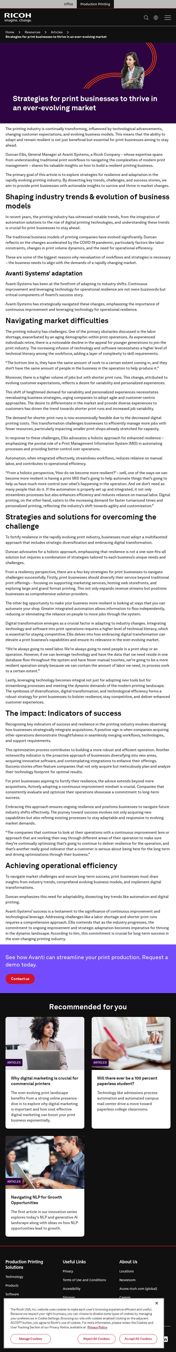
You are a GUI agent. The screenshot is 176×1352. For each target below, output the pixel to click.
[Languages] (156, 17)
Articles (57, 32)
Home (10, 32)
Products (12, 1285)
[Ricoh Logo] (18, 17)
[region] (84, 1323)
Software (12, 1294)
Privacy (68, 1271)
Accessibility (71, 1289)
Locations (126, 1271)
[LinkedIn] (165, 1339)
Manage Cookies (30, 1339)
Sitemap (69, 1297)
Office (68, 4)
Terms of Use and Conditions (84, 1280)
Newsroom (127, 1280)
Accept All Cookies (138, 1339)
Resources (32, 32)
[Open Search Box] (146, 17)
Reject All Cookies (96, 1339)
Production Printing (95, 4)
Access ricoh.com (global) (138, 1289)
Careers (124, 1297)
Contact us (20, 979)
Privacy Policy (97, 1327)
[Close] (157, 1303)
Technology (14, 1277)
